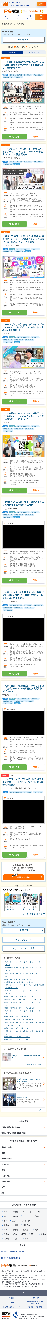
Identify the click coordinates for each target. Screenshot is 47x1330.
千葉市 (38, 1211)
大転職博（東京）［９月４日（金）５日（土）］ (20, 982)
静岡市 (6, 1229)
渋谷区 (37, 1216)
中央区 (15, 1216)
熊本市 (27, 1238)
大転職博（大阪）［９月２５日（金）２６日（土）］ (21, 1019)
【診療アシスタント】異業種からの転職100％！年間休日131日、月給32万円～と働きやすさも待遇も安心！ (23, 595)
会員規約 (11, 1302)
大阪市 (6, 1234)
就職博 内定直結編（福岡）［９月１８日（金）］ (20, 1008)
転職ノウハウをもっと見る (35, 1064)
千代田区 (26, 1216)
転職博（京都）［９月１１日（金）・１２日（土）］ (21, 996)
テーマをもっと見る (37, 1110)
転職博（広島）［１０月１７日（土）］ (17, 1037)
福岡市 (17, 1238)
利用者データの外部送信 (35, 1307)
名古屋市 (26, 1229)
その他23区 (25, 1220)
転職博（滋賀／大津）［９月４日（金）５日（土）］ (21, 979)
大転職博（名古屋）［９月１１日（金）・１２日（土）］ (23, 999)
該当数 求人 (14, 47)
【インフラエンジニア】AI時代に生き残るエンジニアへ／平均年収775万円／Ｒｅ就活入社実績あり (23, 782)
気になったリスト (23, 939)
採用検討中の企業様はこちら (10, 1258)
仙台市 (15, 1211)
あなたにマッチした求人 (23, 948)
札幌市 (6, 1211)
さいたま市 (27, 1211)
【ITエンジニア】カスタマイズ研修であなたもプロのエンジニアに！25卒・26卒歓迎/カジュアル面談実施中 (23, 151)
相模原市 (26, 1225)
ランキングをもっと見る (32, 914)
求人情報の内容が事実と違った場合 (12, 1252)
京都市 (37, 1229)
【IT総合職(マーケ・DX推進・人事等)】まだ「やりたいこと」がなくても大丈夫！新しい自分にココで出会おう (23, 416)
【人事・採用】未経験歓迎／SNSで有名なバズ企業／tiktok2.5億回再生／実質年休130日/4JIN (23, 688)
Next (44, 902)
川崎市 (15, 1225)
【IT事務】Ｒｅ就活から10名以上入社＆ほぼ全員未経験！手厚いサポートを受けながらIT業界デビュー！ (23, 65)
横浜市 (6, 1225)
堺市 (15, 1234)
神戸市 (23, 1234)
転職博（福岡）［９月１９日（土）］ (16, 1016)
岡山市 (33, 1234)
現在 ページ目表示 (30, 47)
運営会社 (11, 1298)
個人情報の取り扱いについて (11, 1307)
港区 (5, 1220)
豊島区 (14, 1220)
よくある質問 (35, 1298)
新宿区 (6, 1216)
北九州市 (7, 1238)
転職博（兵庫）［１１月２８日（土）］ (17, 1040)
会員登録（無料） (23, 877)
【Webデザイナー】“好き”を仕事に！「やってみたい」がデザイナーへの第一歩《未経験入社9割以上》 (23, 327)
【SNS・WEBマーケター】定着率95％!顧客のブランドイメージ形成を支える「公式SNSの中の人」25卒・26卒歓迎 (23, 239)
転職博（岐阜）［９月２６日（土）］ (16, 1028)
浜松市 (15, 1229)
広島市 (43, 1234)
